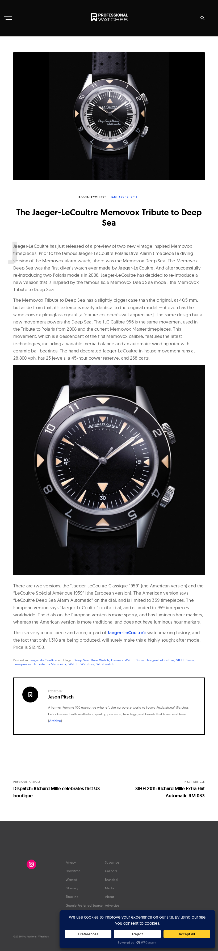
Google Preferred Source (84, 905)
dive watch (100, 660)
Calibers (111, 871)
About (109, 897)
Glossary (72, 888)
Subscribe (112, 862)
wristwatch (106, 664)
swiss (190, 660)
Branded (111, 880)
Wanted (71, 880)
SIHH (180, 660)
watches (87, 664)
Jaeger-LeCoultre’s (126, 633)
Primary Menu (8, 18)
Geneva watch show (128, 660)
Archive (55, 721)
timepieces (22, 664)
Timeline (72, 897)
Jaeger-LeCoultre (91, 197)
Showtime (73, 871)
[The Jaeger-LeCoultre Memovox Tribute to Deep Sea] (109, 116)
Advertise (112, 905)
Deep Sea (81, 660)
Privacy (71, 862)
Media (109, 888)
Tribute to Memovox (50, 664)
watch (74, 664)
